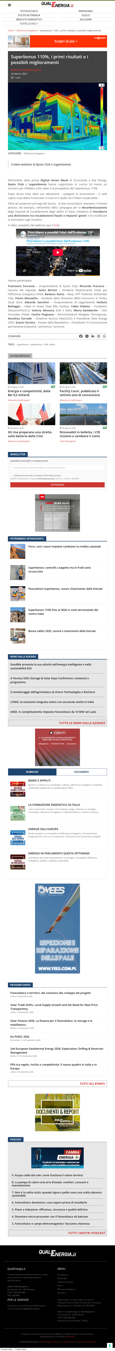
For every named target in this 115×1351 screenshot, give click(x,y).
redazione (70, 1336)
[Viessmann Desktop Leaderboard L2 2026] (57, 41)
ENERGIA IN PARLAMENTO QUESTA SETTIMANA (59, 853)
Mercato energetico (67, 1289)
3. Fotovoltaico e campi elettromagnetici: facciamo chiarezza (51, 1223)
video (52, 344)
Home (11, 31)
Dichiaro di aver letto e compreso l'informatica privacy (37, 475)
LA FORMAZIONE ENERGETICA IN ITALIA (54, 804)
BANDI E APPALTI (39, 780)
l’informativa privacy (46, 478)
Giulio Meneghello (68, 441)
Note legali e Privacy (51, 1342)
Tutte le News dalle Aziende (82, 723)
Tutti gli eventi (92, 1084)
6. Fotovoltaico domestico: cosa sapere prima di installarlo (49, 1202)
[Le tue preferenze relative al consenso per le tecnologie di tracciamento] (110, 1346)
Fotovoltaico (63, 1274)
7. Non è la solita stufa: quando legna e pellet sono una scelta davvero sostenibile (57, 1194)
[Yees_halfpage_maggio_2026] (57, 928)
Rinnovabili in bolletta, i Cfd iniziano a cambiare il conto (80, 434)
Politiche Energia (65, 1282)
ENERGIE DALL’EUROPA (43, 829)
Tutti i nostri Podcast (86, 1233)
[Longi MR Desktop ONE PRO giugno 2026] (57, 512)
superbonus (23, 344)
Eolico (60, 1285)
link (56, 225)
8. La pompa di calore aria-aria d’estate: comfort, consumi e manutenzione (50, 1183)
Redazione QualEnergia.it (26, 70)
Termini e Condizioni (86, 1342)
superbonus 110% (39, 344)
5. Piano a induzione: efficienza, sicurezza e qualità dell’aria (49, 1209)
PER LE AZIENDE (18, 1300)
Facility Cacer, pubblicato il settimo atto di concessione (80, 393)
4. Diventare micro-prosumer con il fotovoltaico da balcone (50, 1216)
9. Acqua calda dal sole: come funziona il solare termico (47, 1175)
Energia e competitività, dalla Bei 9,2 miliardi (29, 393)
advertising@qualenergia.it (27, 1308)
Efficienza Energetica (26, 31)
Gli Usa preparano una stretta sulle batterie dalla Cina (30, 434)
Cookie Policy (69, 1342)
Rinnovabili (63, 1278)
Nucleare (86, 19)
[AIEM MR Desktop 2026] (57, 747)
